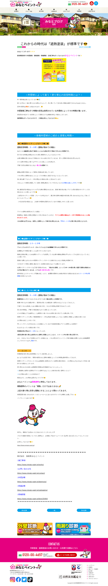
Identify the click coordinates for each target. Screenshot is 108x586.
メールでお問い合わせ (67, 555)
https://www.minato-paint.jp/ (25, 445)
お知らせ (19, 47)
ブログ (23, 47)
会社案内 (16, 11)
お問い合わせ (91, 11)
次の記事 (83, 510)
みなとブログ (66, 11)
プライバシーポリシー (93, 578)
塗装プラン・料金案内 (93, 569)
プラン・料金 (28, 11)
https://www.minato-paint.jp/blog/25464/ (32, 499)
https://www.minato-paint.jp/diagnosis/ (32, 482)
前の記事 (24, 510)
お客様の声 (54, 11)
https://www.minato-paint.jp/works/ (30, 465)
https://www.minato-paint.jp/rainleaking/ (32, 490)
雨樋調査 (79, 11)
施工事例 (41, 11)
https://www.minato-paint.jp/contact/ (31, 473)
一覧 (54, 510)
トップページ (91, 565)
